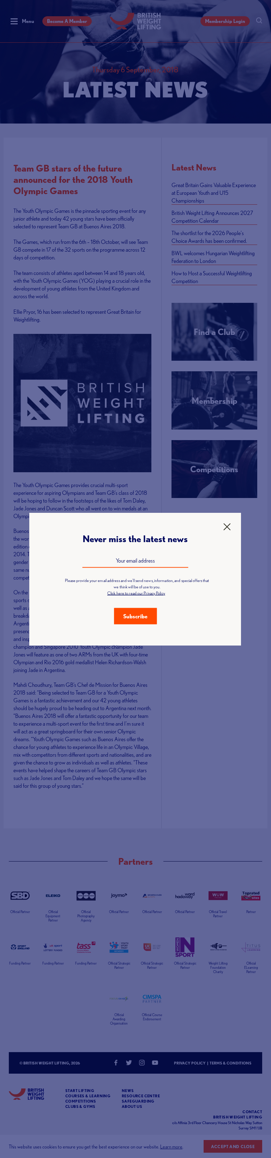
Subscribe (135, 616)
